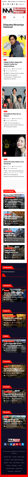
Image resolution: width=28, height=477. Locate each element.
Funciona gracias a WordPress (10, 451)
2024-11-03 (8, 118)
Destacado (11, 341)
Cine (5, 59)
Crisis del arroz (8, 248)
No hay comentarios (11, 70)
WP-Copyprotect (15, 475)
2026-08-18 (13, 297)
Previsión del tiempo (10, 468)
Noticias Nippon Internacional (17, 459)
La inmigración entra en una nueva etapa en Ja (14, 202)
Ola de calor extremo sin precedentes (10, 235)
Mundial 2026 (17, 471)
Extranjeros (7, 459)
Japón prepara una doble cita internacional (17, 320)
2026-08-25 (13, 347)
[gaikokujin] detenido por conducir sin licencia (18, 421)
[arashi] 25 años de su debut (12, 115)
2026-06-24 (13, 423)
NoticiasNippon (17, 68)
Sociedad (14, 456)
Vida (10, 391)
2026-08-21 (13, 373)
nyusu (5, 111)
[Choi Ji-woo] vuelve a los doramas (14, 163)
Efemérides (14, 465)
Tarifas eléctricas (13, 366)
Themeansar (14, 453)
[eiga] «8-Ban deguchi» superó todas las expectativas (13, 64)
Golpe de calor (19, 468)
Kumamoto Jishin (7, 456)
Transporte (7, 214)
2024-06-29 (8, 166)
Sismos (22, 462)
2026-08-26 (9, 204)
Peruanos (11, 290)
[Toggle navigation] (14, 17)
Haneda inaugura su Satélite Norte (13, 218)
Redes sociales (21, 456)
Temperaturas (8, 231)
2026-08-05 (13, 322)
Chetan (9, 475)
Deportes (6, 462)
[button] (23, 17)
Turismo (20, 465)
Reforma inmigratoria (10, 197)
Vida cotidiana (16, 462)
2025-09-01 (8, 68)
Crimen (10, 462)
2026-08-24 (13, 398)
